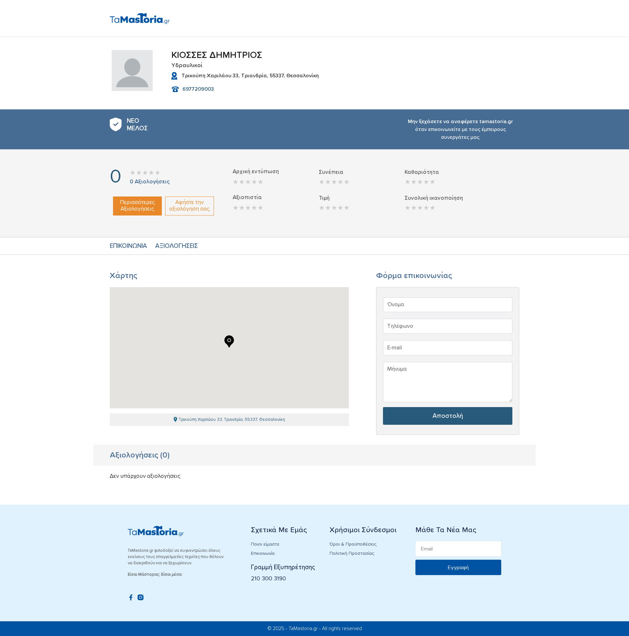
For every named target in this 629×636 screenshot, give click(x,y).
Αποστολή (447, 416)
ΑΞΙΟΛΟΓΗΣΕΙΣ (176, 246)
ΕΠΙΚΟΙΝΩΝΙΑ (128, 246)
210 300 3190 (268, 579)
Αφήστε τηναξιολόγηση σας (189, 206)
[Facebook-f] (131, 597)
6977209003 (198, 89)
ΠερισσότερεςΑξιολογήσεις (137, 206)
